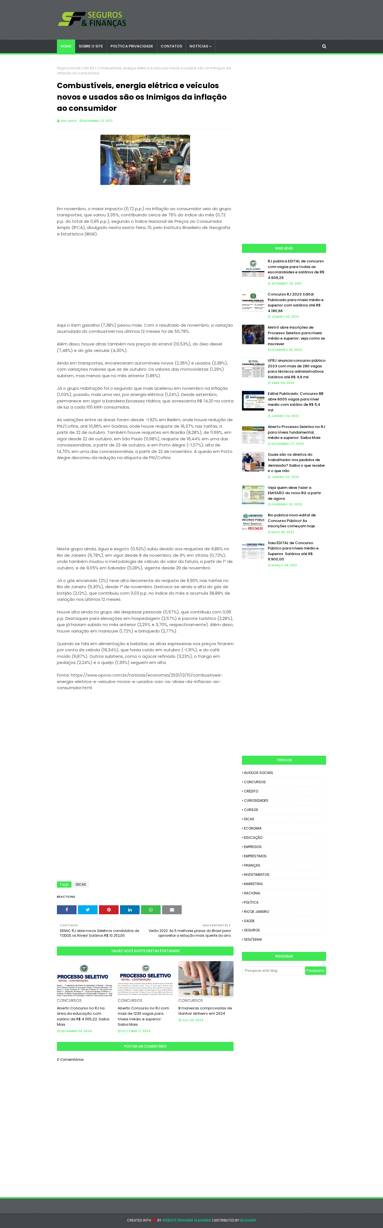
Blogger (248, 1220)
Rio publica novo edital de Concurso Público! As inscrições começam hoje (292, 520)
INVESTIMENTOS (256, 874)
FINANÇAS (252, 865)
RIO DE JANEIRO (256, 911)
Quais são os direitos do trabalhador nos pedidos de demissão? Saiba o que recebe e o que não (296, 463)
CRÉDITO (251, 791)
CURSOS (251, 809)
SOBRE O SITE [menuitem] (91, 46)
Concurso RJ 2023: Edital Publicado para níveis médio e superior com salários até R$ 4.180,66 (296, 302)
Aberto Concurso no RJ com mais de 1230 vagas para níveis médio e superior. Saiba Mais (143, 1016)
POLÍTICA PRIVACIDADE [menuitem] (131, 46)
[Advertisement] (145, 283)
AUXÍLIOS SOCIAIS (258, 772)
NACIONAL (252, 893)
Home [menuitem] (66, 46)
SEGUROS (252, 930)
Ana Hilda (68, 120)
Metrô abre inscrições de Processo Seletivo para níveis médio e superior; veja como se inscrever (296, 336)
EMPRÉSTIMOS (255, 856)
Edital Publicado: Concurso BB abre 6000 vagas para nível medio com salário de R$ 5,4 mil (295, 402)
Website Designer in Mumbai (186, 1220)
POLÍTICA (251, 902)
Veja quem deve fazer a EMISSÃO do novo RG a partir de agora (294, 493)
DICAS (89, 68)
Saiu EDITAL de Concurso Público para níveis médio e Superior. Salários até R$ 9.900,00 (293, 551)
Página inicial (68, 68)
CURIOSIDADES (256, 800)
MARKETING (253, 883)
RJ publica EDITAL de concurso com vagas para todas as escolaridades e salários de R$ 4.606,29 (296, 269)
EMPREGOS (253, 846)
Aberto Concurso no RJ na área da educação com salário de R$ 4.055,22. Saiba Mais (83, 1016)
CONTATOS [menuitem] (171, 46)
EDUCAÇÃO (253, 837)
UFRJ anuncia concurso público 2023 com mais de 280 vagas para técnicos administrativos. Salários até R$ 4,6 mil (297, 369)
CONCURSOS (255, 782)
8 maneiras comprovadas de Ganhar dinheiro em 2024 (205, 1010)
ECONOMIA (253, 828)
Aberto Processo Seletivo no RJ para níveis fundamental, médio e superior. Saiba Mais (296, 432)
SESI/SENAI (253, 939)
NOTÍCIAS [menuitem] (199, 46)
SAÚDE (249, 920)
